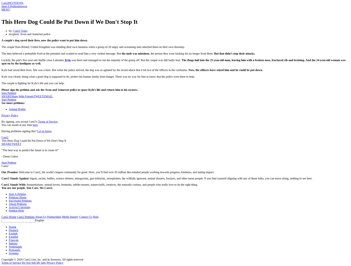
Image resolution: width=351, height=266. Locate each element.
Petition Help (16, 210)
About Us (40, 216)
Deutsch (13, 230)
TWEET (38, 96)
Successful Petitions (20, 200)
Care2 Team (20, 30)
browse (23, 6)
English (39, 220)
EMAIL (48, 96)
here (35, 125)
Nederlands (15, 246)
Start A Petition (10, 6)
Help (96, 216)
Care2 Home (8, 216)
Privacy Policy (9, 115)
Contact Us (85, 216)
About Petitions (18, 204)
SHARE (6, 144)
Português (14, 250)
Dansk (12, 226)
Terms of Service (48, 121)
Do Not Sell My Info (34, 262)
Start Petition (8, 162)
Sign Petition (8, 93)
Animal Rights (17, 109)
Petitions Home (18, 197)
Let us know (44, 131)
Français (13, 240)
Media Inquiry (70, 216)
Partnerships (54, 216)
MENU (5, 9)
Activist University (20, 207)
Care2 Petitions (26, 216)
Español (13, 236)
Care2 (4, 3)
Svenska (13, 253)
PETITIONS (15, 3)
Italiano (13, 243)
